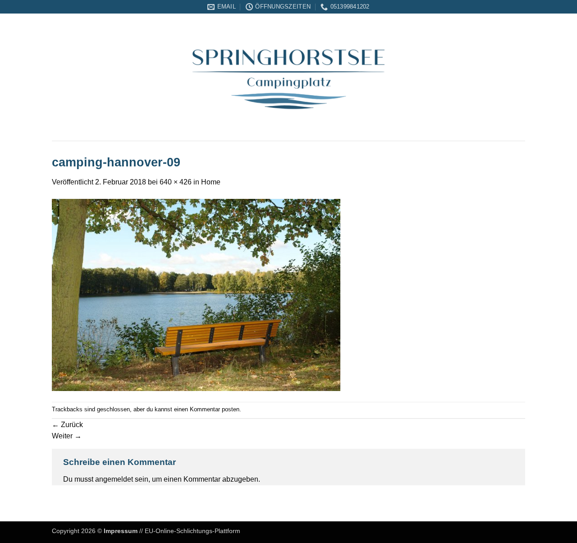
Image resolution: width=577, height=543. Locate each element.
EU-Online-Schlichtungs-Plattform (192, 530)
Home (210, 182)
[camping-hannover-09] (196, 294)
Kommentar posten (214, 409)
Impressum (120, 530)
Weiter (67, 436)
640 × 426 (176, 182)
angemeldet (114, 479)
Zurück (67, 424)
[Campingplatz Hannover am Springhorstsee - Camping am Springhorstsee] (288, 77)
